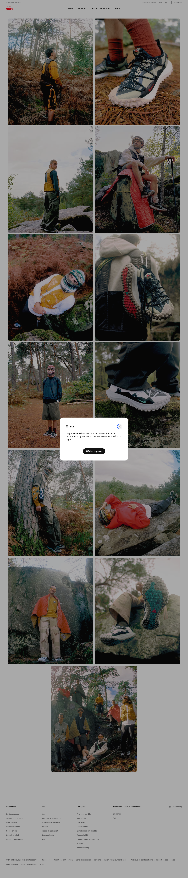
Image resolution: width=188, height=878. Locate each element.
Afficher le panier (94, 451)
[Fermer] (119, 426)
